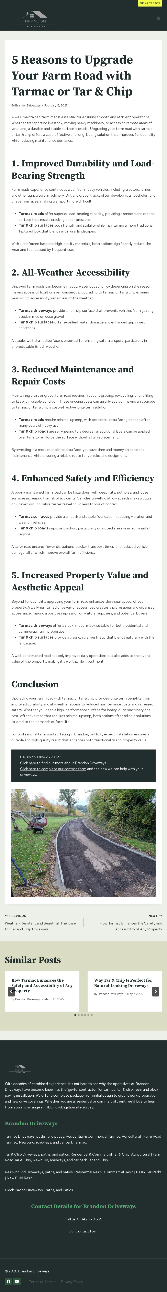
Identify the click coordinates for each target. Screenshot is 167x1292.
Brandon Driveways (27, 105)
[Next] (155, 991)
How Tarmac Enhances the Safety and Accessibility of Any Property (131, 923)
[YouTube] (17, 1281)
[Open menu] (158, 18)
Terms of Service (42, 1281)
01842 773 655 (150, 3)
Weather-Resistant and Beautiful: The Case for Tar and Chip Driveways (40, 923)
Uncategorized (24, 49)
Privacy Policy (72, 1281)
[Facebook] (8, 1281)
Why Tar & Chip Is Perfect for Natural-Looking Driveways (123, 983)
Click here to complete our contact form (53, 768)
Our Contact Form (83, 1231)
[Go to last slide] (11, 991)
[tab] (75, 1015)
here (33, 763)
